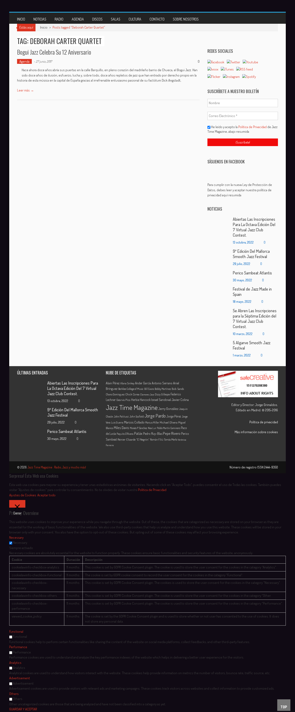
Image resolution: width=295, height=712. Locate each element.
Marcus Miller (152, 422)
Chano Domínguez (115, 394)
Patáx (138, 433)
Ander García (143, 383)
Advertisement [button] (19, 678)
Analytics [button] (15, 662)
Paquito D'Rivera (125, 433)
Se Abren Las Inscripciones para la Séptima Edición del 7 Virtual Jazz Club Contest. (255, 318)
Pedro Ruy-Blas (152, 433)
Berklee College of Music (131, 389)
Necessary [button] (16, 537)
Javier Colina (180, 399)
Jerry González (168, 408)
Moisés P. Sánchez (138, 428)
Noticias (39, 19)
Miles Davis (121, 427)
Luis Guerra (117, 422)
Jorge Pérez (173, 416)
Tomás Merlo (170, 439)
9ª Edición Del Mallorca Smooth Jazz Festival (251, 254)
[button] (242, 190)
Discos (97, 19)
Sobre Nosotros (186, 19)
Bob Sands (178, 389)
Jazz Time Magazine (132, 407)
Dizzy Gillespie (162, 394)
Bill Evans (149, 389)
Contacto (157, 19)
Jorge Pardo (155, 416)
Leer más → (25, 90)
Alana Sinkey (127, 383)
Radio (59, 19)
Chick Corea (132, 394)
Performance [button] (18, 647)
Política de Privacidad (252, 127)
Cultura (135, 19)
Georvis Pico (123, 400)
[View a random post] (270, 18)
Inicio (21, 19)
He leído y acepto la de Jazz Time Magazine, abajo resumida (242, 129)
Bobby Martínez (163, 389)
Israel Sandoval (161, 399)
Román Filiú (156, 439)
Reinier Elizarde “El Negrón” (133, 439)
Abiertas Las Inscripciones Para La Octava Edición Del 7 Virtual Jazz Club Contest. (254, 227)
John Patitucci (121, 416)
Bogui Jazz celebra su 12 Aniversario (54, 51)
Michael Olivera (168, 422)
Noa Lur (152, 428)
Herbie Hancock (140, 400)
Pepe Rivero (171, 433)
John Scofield (137, 416)
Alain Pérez (113, 383)
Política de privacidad (263, 422)
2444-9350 (271, 467)
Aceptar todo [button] (46, 495)
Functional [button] (16, 631)
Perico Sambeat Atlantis (252, 272)
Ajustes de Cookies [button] (22, 495)
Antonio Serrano (162, 383)
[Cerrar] (17, 504)
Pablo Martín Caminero (168, 428)
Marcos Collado (134, 422)
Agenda (78, 19)
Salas (115, 19)
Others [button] (14, 693)
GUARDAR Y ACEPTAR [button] (23, 709)
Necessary (20, 542)
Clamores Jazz (147, 394)
